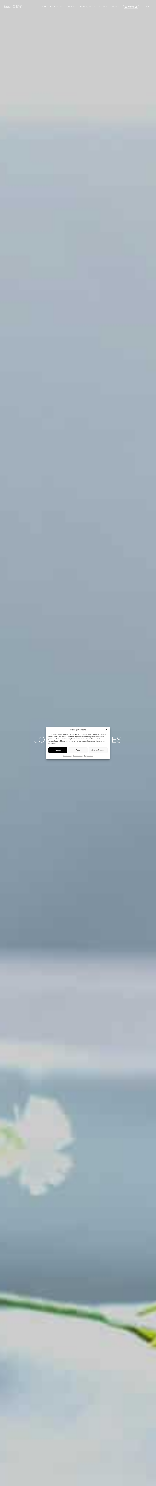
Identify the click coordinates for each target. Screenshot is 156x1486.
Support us (131, 7)
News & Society (88, 7)
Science (58, 7)
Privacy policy (78, 756)
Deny (78, 750)
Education (71, 7)
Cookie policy (67, 756)
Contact (115, 7)
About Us (46, 7)
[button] (106, 730)
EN (146, 7)
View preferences (98, 750)
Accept (58, 750)
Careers (103, 7)
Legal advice (88, 756)
